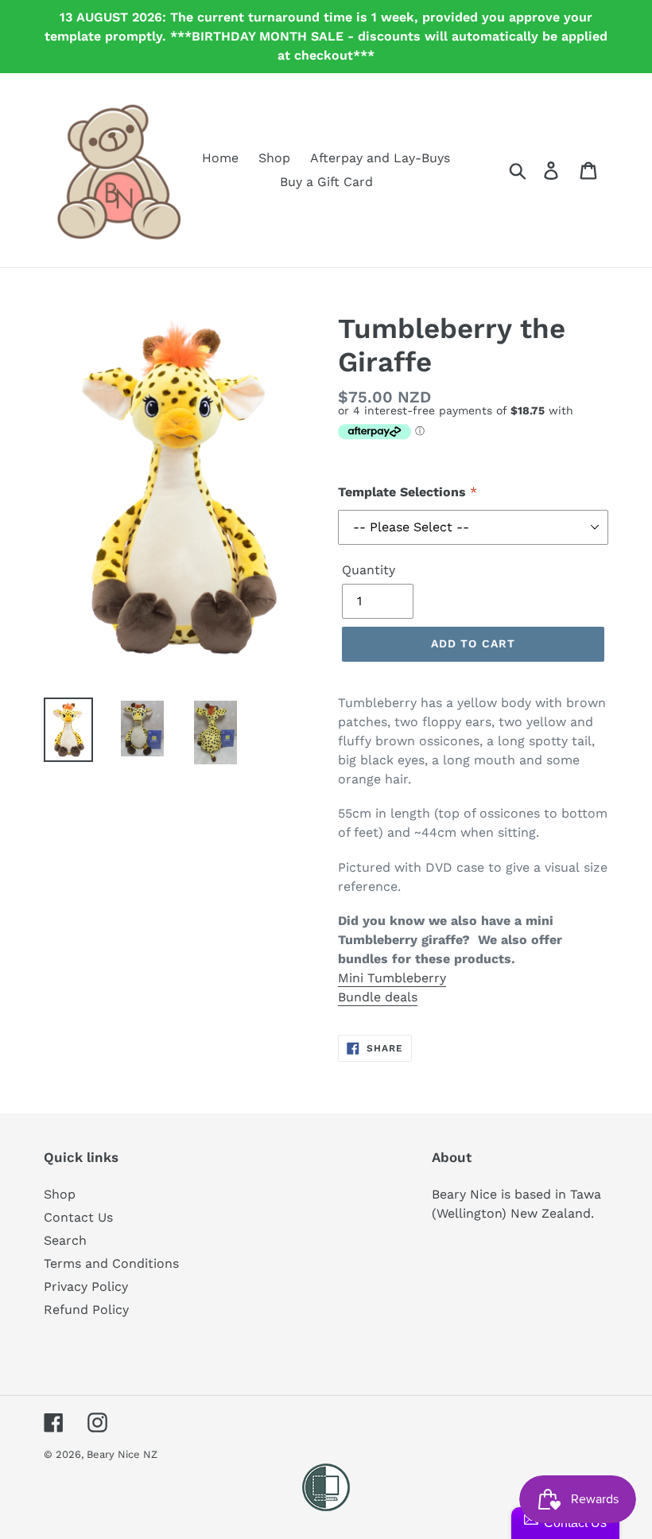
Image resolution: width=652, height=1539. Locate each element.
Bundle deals (377, 997)
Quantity (368, 569)
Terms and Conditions (111, 1263)
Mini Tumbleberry (392, 977)
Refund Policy (86, 1309)
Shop (60, 1194)
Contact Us (78, 1217)
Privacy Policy (86, 1286)
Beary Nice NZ (122, 1454)
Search (65, 1240)
